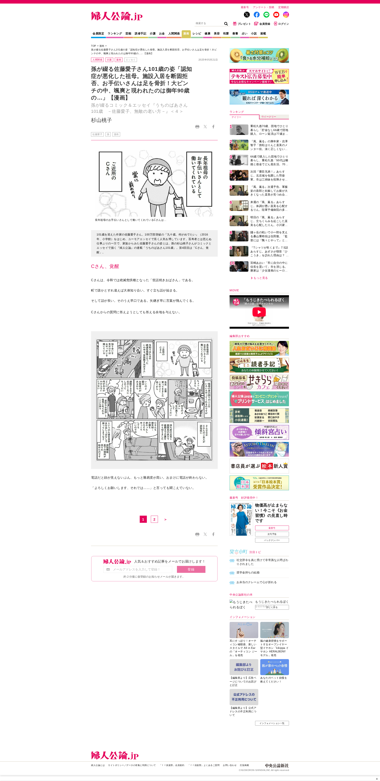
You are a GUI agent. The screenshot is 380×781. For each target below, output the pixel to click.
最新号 (245, 7)
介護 (153, 33)
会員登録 (264, 23)
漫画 (186, 33)
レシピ (197, 33)
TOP (93, 46)
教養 (235, 33)
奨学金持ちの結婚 (248, 572)
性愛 (226, 33)
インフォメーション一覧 (272, 723)
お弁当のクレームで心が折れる (257, 582)
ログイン (283, 23)
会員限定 (98, 33)
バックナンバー (272, 540)
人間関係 (174, 33)
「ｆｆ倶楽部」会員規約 (171, 765)
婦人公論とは (98, 765)
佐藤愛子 (97, 134)
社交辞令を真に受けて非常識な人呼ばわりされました (262, 562)
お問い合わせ (230, 765)
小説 (254, 33)
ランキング (115, 33)
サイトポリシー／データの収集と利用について (132, 765)
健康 (207, 33)
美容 (217, 33)
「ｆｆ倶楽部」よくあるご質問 (203, 765)
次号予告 (272, 534)
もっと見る (261, 277)
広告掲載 (244, 765)
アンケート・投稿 (263, 7)
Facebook (213, 126)
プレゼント (244, 23)
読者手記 (140, 33)
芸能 (128, 33)
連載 (263, 33)
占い (245, 33)
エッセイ (131, 59)
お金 (162, 33)
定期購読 (283, 7)
